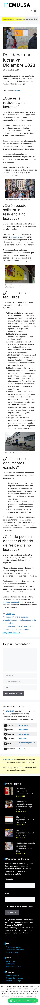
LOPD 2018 (10, 964)
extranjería (23, 617)
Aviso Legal (10, 961)
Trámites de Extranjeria (15, 950)
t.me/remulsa (24, 734)
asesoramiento (12, 617)
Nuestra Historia (12, 975)
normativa (15, 237)
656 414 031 (23, 725)
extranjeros (7, 620)
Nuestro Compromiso (14, 978)
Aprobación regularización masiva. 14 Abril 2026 (25, 832)
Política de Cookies (13, 966)
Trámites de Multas (13, 947)
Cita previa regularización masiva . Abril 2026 (25, 819)
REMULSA (10, 711)
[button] (23, 1000)
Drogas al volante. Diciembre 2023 (20, 626)
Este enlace (23, 738)
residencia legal (19, 620)
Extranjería (10, 614)
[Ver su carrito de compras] (31, 11)
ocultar (16, 90)
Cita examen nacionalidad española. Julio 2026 (24, 791)
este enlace (25, 996)
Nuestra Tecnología (13, 981)
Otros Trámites (12, 952)
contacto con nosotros (12, 602)
